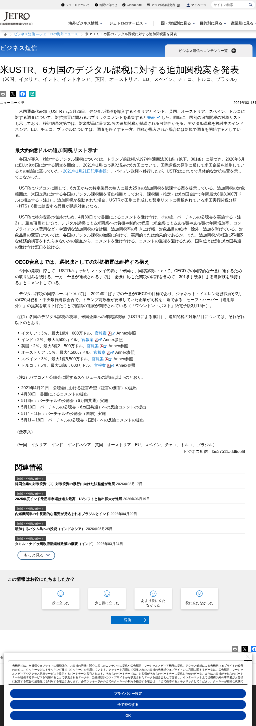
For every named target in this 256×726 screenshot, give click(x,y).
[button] (36, 555)
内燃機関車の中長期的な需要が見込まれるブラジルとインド (62, 514)
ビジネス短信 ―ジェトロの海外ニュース (46, 34)
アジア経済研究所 (163, 5)
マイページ (198, 5)
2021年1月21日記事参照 (85, 171)
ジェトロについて (78, 5)
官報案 (101, 333)
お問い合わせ (108, 5)
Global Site (134, 5)
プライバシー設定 (128, 694)
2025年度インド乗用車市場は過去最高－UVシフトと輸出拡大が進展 (69, 499)
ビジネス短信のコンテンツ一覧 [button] (204, 51)
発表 (151, 117)
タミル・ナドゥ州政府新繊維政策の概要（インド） (55, 544)
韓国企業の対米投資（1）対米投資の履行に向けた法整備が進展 (65, 484)
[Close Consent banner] (248, 657)
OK (128, 716)
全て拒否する (128, 705)
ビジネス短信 (18, 47)
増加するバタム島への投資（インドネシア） (50, 529)
